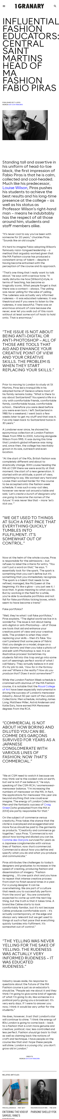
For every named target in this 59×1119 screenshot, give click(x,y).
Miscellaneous (9, 1108)
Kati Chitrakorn (15, 104)
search (55, 6)
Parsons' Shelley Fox (43, 1112)
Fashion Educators (39, 1108)
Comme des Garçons (15, 840)
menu (3, 6)
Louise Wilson (14, 188)
